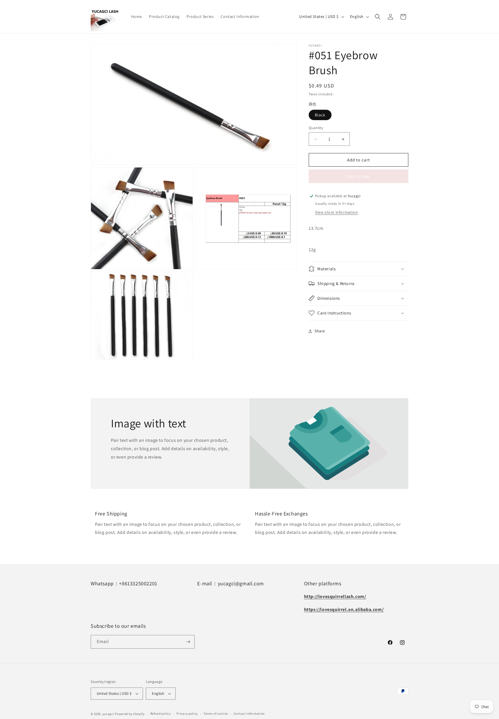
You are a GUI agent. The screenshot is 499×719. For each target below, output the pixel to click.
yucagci (108, 714)
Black (320, 115)
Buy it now (359, 176)
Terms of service (216, 713)
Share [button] (319, 331)
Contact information (249, 713)
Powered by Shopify (130, 714)
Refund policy (160, 713)
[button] (377, 16)
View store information (336, 212)
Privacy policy (187, 713)
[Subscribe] (188, 642)
